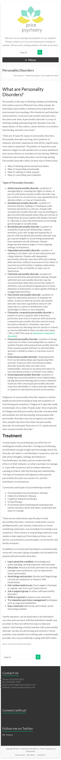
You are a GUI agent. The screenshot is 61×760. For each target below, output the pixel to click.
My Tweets (7, 735)
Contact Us (41, 755)
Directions (31, 755)
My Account (20, 755)
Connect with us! (14, 710)
